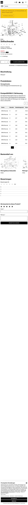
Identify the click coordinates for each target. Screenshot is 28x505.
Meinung (3, 214)
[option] (15, 147)
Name (2, 209)
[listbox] (14, 147)
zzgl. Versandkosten (8, 54)
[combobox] (15, 6)
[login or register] (23, 2)
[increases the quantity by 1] (7, 62)
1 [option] (12, 147)
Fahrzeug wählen (8, 15)
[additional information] (21, 86)
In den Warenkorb (18, 62)
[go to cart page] (26, 2)
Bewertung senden (14, 223)
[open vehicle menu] (19, 2)
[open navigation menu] (2, 6)
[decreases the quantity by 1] (3, 62)
